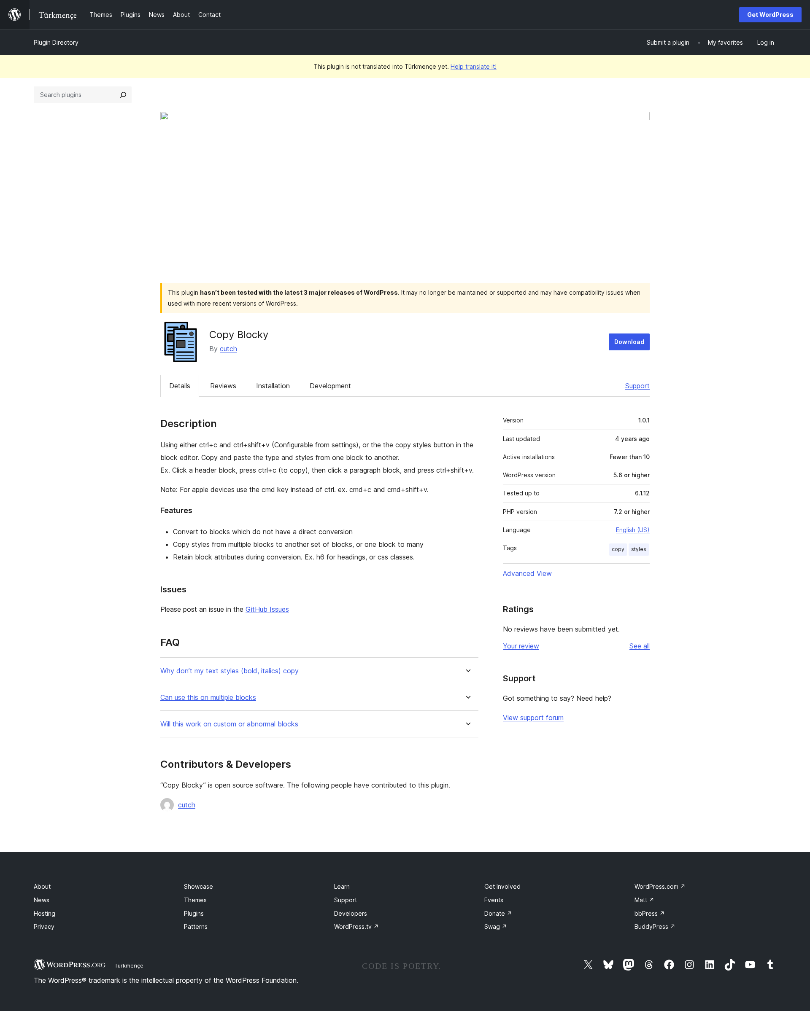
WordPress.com (660, 886)
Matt (644, 899)
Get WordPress (770, 14)
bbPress (649, 913)
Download (629, 341)
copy (618, 549)
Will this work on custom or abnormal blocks (229, 724)
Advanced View (527, 573)
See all (639, 646)
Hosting (44, 913)
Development (330, 386)
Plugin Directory (56, 42)
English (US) (633, 529)
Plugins (194, 913)
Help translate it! (474, 66)
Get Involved (502, 886)
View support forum (533, 717)
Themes (195, 899)
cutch (228, 348)
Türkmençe (128, 965)
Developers (350, 913)
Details (179, 386)
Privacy (44, 926)
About (42, 886)
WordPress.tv (356, 926)
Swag (495, 926)
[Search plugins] (123, 94)
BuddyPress (654, 926)
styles (638, 549)
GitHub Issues (267, 609)
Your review (521, 646)
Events (493, 899)
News (41, 899)
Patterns (196, 926)
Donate (498, 913)
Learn (342, 886)
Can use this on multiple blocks (208, 698)
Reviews (223, 386)
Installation (273, 386)
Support (637, 386)
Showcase (198, 886)
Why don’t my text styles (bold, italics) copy (229, 671)
